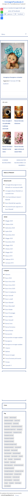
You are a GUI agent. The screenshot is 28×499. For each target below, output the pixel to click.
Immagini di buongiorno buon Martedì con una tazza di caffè (14, 186)
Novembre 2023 (10, 235)
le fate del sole (16, 477)
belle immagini (13, 417)
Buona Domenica (10, 327)
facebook (6, 83)
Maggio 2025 (9, 221)
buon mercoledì (8, 453)
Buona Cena (8, 323)
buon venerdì (14, 456)
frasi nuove (12, 462)
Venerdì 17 (8, 365)
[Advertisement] (14, 24)
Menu (3, 34)
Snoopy (7, 362)
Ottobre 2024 (9, 224)
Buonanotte (8, 334)
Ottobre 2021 (9, 249)
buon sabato (7, 456)
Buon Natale (8, 309)
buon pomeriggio (16, 453)
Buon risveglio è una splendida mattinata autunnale (7, 125)
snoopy (6, 483)
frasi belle (10, 459)
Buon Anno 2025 (10, 288)
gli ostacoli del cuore (18, 465)
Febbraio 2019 (9, 259)
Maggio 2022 (9, 245)
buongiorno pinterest (9, 447)
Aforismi (7, 274)
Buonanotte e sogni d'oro (10, 429)
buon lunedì (7, 450)
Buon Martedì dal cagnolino (13, 203)
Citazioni (7, 348)
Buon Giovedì (9, 295)
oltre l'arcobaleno (8, 480)
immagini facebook (9, 474)
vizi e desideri (7, 486)
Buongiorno (8, 341)
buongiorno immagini (9, 441)
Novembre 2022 (10, 242)
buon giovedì (18, 447)
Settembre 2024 (10, 228)
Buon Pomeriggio (10, 313)
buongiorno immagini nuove (10, 444)
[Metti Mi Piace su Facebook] (19, 15)
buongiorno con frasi (9, 435)
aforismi (6, 417)
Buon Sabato (9, 316)
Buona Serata (9, 330)
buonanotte (15, 423)
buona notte (7, 426)
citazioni (20, 456)
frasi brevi (7, 462)
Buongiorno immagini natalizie (13, 344)
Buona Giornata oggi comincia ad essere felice (19, 149)
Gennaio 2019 (9, 263)
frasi (5, 459)
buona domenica (8, 423)
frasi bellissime (17, 459)
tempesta (11, 483)
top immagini (18, 483)
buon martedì (14, 450)
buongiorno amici (8, 432)
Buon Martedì (9, 302)
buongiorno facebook (9, 438)
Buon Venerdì (9, 320)
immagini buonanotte (9, 468)
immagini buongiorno (9, 471)
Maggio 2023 (9, 238)
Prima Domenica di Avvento (13, 358)
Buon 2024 (8, 278)
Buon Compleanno (10, 292)
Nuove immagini (10, 355)
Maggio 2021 (9, 252)
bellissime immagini (9, 420)
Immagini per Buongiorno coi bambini (20, 163)
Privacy (17, 495)
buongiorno (19, 429)
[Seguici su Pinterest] (9, 15)
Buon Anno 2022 (10, 281)
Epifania (7, 351)
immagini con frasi (19, 471)
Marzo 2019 (8, 256)
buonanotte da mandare (16, 426)
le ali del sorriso (8, 477)
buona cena (17, 420)
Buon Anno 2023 (10, 285)
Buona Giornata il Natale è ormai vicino (7, 149)
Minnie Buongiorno (6, 161)
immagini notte (17, 474)
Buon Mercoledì (10, 306)
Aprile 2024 (8, 231)
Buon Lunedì (9, 299)
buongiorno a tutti (17, 432)
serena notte (16, 480)
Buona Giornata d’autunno (18, 122)
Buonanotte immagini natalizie (14, 337)
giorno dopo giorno (9, 465)
